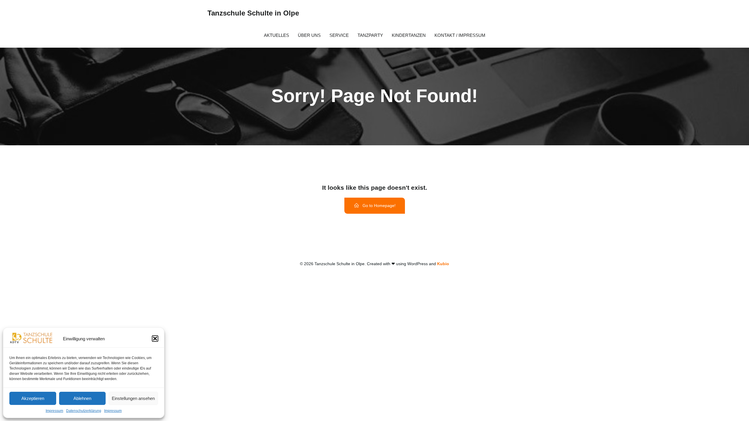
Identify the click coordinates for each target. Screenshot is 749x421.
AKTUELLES (276, 35)
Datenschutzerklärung (83, 411)
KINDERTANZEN (409, 35)
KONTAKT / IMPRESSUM (459, 35)
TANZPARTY (370, 35)
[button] (155, 338)
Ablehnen (82, 398)
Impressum (54, 411)
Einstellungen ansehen (133, 398)
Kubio (443, 263)
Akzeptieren (32, 398)
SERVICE (339, 35)
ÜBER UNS (309, 35)
